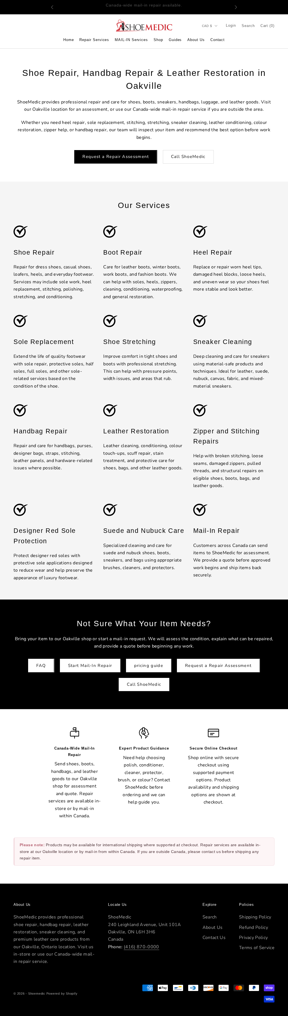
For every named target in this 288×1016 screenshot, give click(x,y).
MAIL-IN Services (131, 40)
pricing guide (148, 665)
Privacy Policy (253, 937)
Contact (217, 40)
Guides (175, 40)
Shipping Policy (255, 917)
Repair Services (94, 40)
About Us (195, 40)
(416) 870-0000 (141, 947)
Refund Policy (253, 927)
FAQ (41, 665)
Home (68, 40)
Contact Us (214, 937)
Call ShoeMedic (188, 156)
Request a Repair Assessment (115, 156)
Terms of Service (256, 948)
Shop (158, 40)
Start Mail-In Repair (90, 665)
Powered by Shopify (62, 993)
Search (209, 917)
